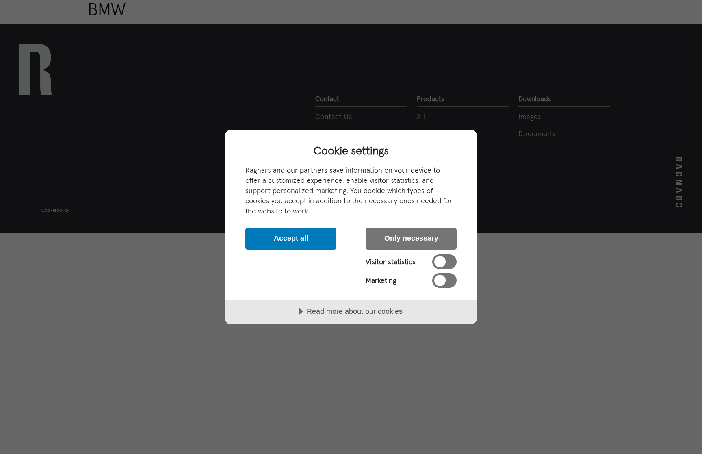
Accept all (291, 238)
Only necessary (411, 238)
